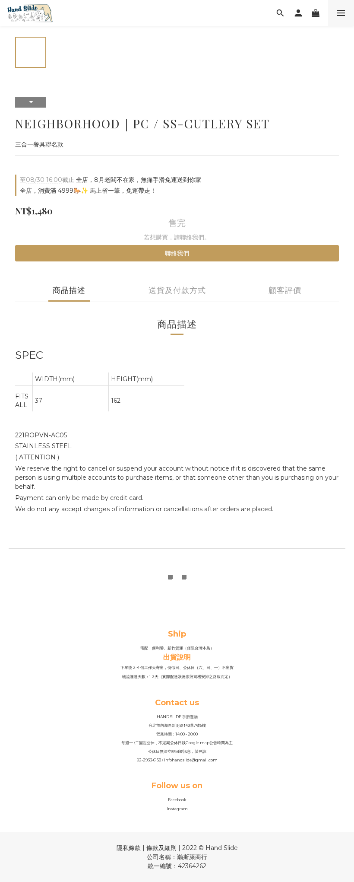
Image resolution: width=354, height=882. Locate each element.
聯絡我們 (177, 253)
